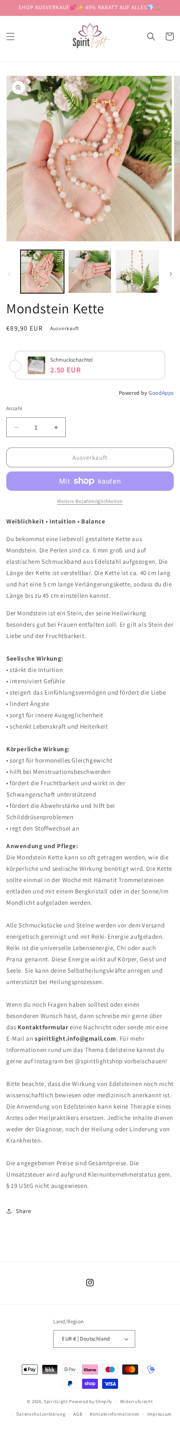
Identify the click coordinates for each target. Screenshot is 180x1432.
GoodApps (161, 392)
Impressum (159, 1414)
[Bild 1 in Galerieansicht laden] (42, 272)
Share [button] (23, 1211)
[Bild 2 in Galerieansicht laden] (90, 272)
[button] (10, 36)
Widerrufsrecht (136, 1401)
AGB (77, 1414)
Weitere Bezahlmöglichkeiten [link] (90, 501)
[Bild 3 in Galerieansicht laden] (137, 272)
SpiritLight (56, 1401)
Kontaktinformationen (114, 1414)
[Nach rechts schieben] (171, 274)
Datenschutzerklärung (41, 1414)
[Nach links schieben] (9, 274)
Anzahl (14, 408)
